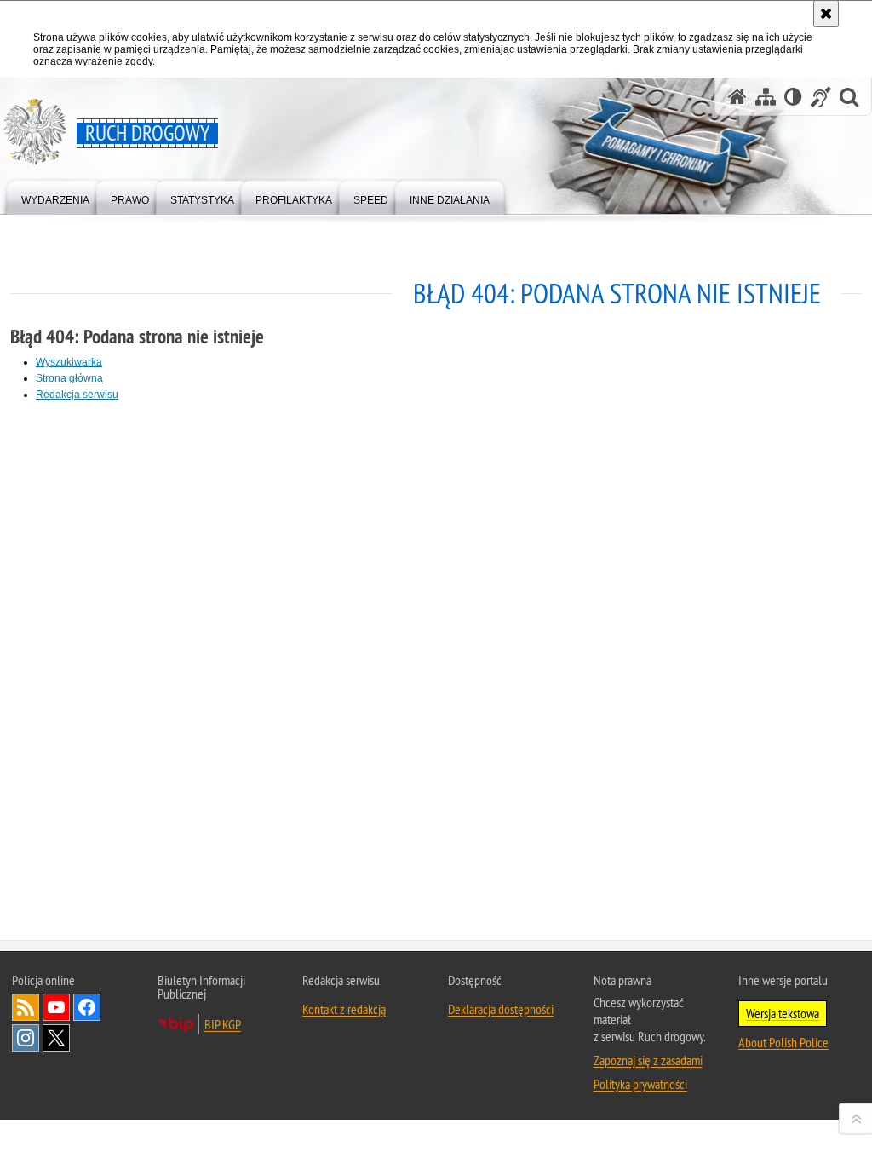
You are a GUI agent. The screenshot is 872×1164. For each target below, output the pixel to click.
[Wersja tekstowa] (793, 96)
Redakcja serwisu (77, 394)
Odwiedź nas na (56, 1007)
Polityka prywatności (640, 1083)
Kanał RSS (25, 1007)
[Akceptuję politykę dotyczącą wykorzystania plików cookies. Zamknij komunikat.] (826, 13)
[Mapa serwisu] (765, 96)
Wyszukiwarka (69, 362)
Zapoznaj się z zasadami (648, 1060)
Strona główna (69, 378)
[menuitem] (55, 196)
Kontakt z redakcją (344, 1008)
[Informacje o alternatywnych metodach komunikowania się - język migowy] (821, 96)
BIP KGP (222, 1024)
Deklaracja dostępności (501, 1008)
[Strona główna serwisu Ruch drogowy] (737, 96)
